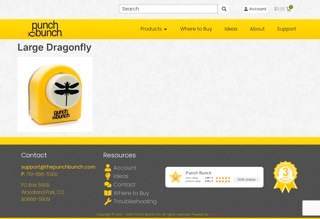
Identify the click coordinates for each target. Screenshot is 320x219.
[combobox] (168, 9)
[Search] (224, 9)
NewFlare (217, 214)
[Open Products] (165, 29)
